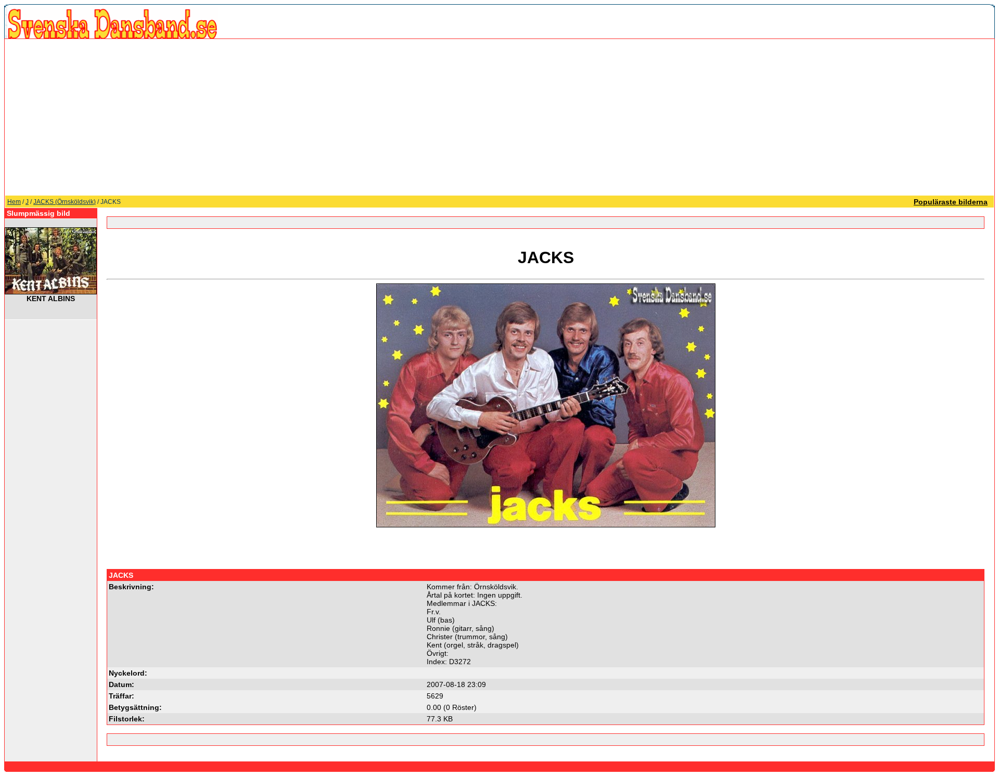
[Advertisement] (499, 117)
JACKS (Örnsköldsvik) (64, 201)
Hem (14, 201)
